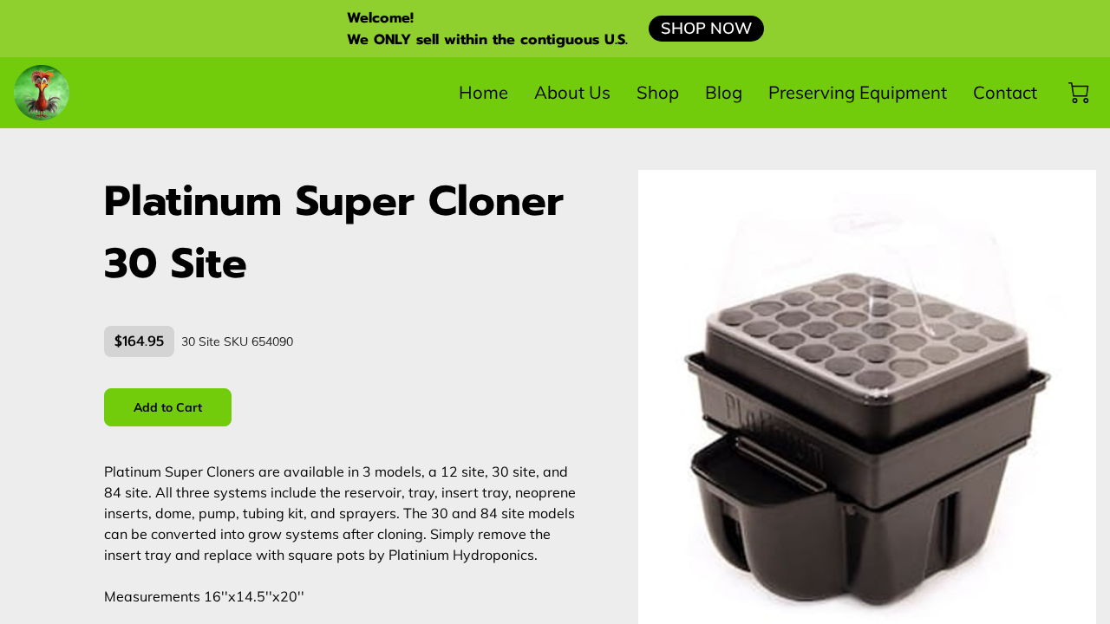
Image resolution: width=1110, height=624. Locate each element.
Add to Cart (168, 407)
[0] (1078, 92)
